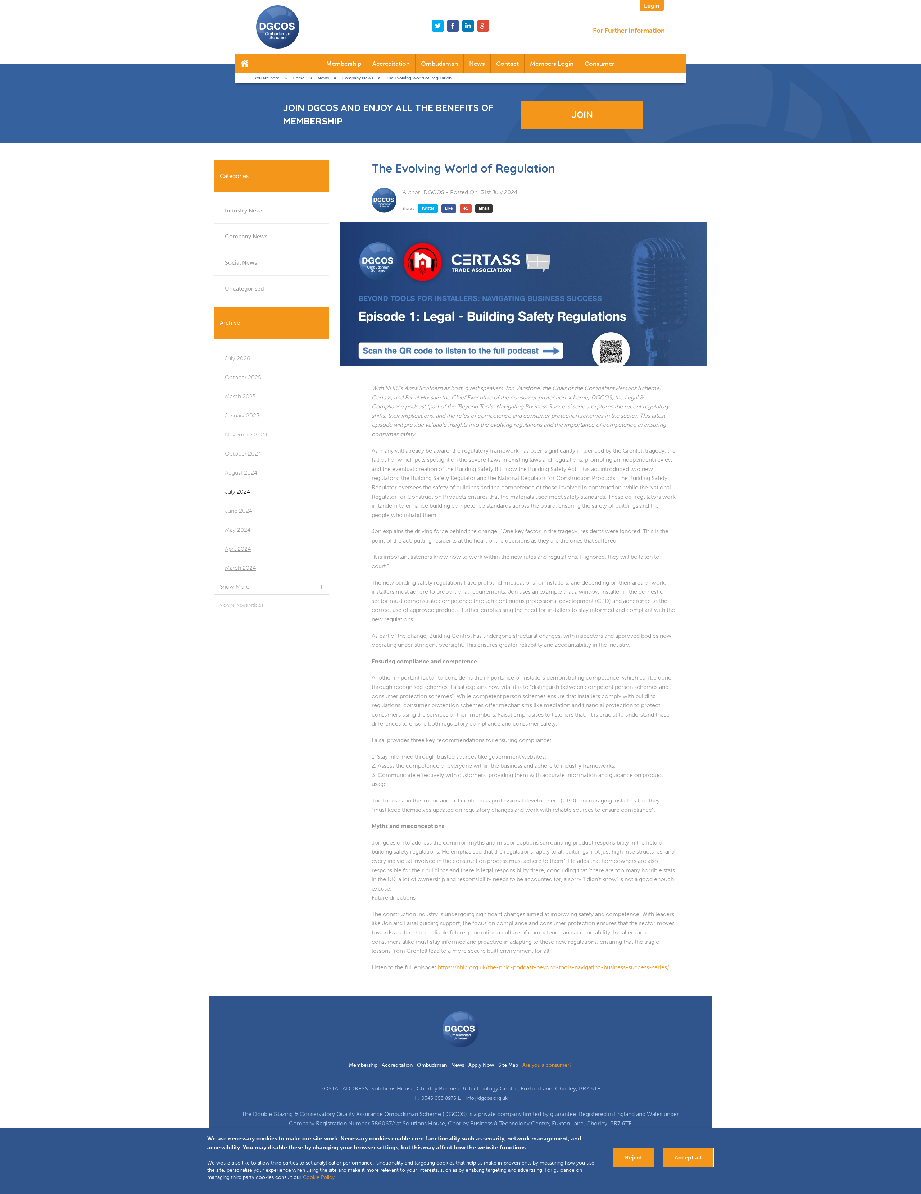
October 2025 (243, 377)
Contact (507, 63)
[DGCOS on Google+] (483, 26)
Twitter (427, 208)
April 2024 (238, 548)
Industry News (244, 210)
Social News (241, 262)
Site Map (508, 1065)
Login (651, 5)
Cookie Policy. (319, 1177)
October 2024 (243, 453)
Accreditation (391, 63)
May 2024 (237, 529)
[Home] (244, 63)
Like (449, 208)
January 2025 (242, 415)
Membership (343, 63)
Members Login (551, 63)
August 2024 (241, 472)
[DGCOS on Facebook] (453, 26)
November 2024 (246, 434)
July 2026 (237, 358)
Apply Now (481, 1065)
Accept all (688, 1157)
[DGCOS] (384, 200)
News (477, 63)
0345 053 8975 (438, 1098)
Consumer (599, 63)
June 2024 (238, 510)
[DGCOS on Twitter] (438, 26)
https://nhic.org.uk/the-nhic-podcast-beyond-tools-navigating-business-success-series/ (553, 967)
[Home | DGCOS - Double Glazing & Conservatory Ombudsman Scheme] (277, 27)
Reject (633, 1157)
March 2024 (240, 567)
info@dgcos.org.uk (487, 1098)
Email (484, 208)
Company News (246, 236)
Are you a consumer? (547, 1065)
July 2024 (237, 491)
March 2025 (240, 396)
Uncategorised (244, 288)
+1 (465, 208)
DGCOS (433, 192)
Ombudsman (439, 63)
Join (582, 114)
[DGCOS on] (468, 26)
